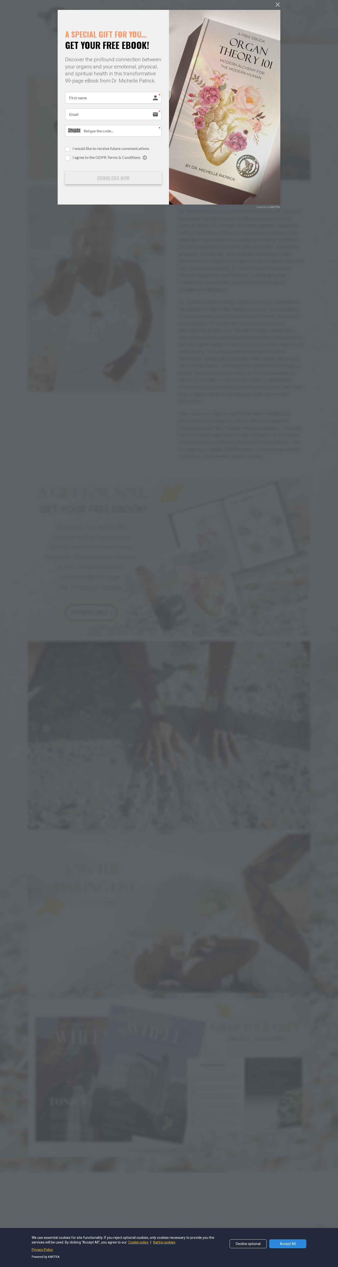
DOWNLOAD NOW (113, 178)
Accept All (288, 1244)
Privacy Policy (42, 1250)
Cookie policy (138, 1242)
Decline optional (248, 1244)
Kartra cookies (164, 1242)
